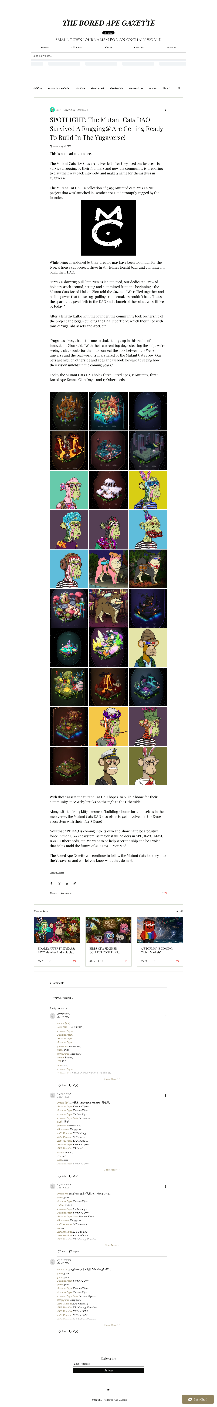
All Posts (38, 88)
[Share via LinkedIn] (66, 883)
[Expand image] (69, 411)
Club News (80, 88)
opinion (153, 88)
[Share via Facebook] (51, 883)
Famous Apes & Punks (58, 88)
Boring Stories (136, 88)
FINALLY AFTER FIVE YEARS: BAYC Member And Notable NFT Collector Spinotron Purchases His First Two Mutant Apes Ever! (56, 950)
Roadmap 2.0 (98, 88)
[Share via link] (74, 883)
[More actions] (165, 110)
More (165, 88)
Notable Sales (117, 88)
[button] (179, 88)
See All (180, 911)
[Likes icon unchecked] (59, 1085)
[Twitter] (108, 1389)
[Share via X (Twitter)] (59, 883)
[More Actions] (165, 1016)
